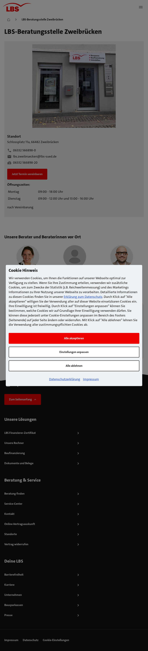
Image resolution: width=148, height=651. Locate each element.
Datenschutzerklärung (64, 379)
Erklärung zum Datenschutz (83, 297)
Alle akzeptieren (74, 338)
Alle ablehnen (74, 366)
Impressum (91, 379)
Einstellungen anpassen (74, 352)
